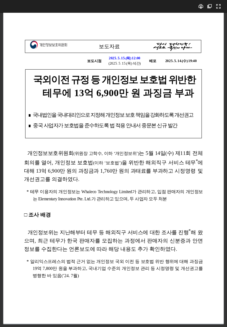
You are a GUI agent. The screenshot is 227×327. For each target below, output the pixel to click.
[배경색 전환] (209, 6)
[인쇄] (200, 6)
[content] (113, 169)
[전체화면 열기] (218, 6)
